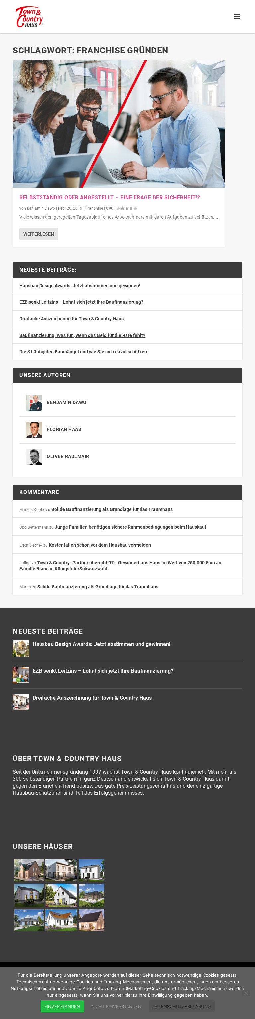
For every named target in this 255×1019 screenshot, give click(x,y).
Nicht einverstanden (116, 1006)
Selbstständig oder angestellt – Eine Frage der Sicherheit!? (109, 197)
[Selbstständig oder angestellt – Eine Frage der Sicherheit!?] (119, 124)
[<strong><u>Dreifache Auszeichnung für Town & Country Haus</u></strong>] (21, 702)
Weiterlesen (38, 234)
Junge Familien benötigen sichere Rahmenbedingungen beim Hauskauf (130, 527)
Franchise (94, 208)
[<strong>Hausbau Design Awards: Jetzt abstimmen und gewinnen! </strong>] (21, 648)
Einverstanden (62, 1006)
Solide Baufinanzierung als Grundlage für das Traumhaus (112, 509)
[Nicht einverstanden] (246, 993)
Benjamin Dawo (41, 208)
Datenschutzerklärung (182, 1006)
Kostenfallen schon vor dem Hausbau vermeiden (100, 545)
